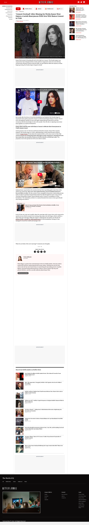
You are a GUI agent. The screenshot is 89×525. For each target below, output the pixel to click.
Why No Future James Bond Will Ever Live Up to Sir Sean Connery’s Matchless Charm (81, 23)
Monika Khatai (78, 39)
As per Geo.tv (24, 134)
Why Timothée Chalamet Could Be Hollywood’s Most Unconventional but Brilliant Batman (81, 30)
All (18, 8)
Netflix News (21, 11)
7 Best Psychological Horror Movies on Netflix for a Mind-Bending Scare (81, 36)
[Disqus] (40, 295)
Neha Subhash (20, 21)
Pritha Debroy (78, 12)
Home (5, 2)
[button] (67, 57)
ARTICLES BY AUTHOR (23, 273)
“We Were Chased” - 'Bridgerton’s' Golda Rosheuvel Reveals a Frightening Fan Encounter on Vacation (81, 9)
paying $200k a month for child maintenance (28, 219)
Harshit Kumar (78, 32)
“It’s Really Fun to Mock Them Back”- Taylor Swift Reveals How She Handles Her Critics (81, 16)
